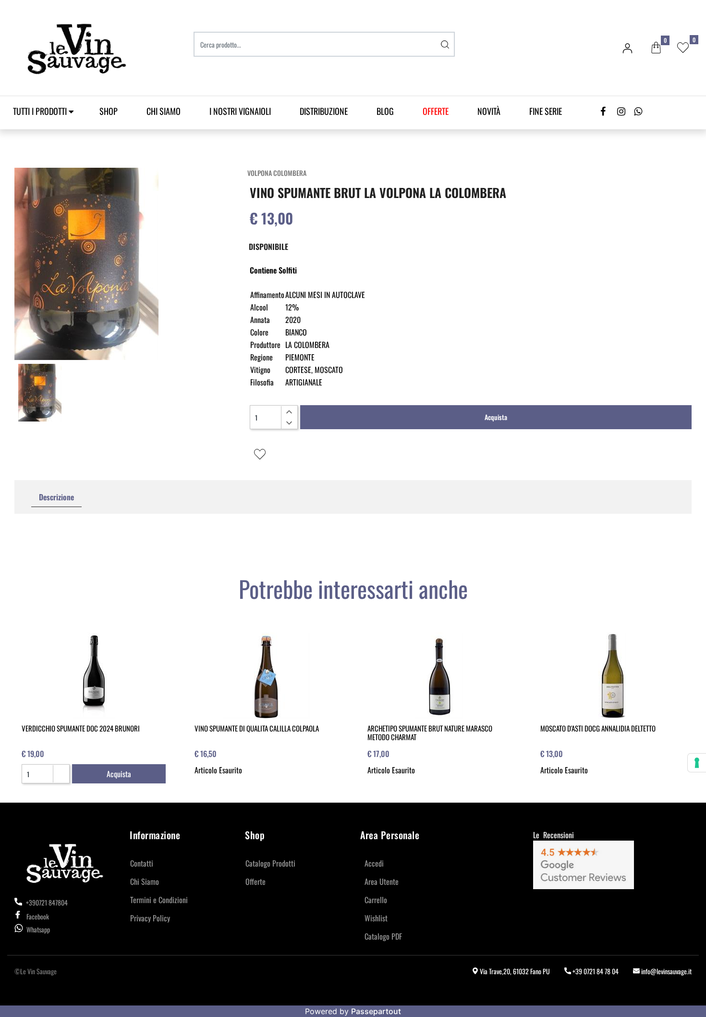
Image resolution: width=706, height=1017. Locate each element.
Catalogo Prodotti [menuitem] (270, 863)
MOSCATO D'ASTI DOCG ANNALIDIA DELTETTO (598, 728)
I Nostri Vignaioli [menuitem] (240, 111)
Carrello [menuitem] (376, 899)
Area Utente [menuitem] (382, 881)
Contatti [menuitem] (141, 863)
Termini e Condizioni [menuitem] (159, 899)
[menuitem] (435, 111)
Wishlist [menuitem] (376, 918)
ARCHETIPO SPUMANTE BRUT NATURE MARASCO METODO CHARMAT (429, 732)
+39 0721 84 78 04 (595, 971)
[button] (445, 44)
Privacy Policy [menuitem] (150, 918)
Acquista (496, 417)
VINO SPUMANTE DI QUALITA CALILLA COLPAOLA (257, 728)
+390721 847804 (46, 902)
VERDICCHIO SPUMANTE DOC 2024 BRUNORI (81, 728)
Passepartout (376, 1011)
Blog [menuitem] (385, 111)
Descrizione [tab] (56, 497)
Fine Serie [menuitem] (545, 111)
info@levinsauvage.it (666, 971)
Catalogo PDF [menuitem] (383, 936)
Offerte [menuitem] (255, 881)
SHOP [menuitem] (108, 111)
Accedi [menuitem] (374, 863)
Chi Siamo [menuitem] (163, 111)
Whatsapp (38, 929)
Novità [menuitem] (488, 111)
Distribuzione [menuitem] (324, 111)
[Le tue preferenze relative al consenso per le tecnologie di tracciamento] (697, 763)
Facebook (37, 916)
